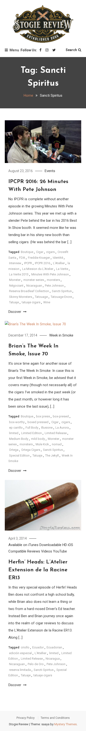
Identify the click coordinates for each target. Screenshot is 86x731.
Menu (14, 50)
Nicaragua (53, 658)
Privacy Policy (25, 718)
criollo (25, 647)
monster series (33, 280)
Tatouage (41, 297)
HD (64, 545)
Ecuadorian (54, 647)
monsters (53, 280)
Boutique (27, 252)
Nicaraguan (34, 285)
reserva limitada (20, 670)
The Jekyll (52, 455)
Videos (46, 551)
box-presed (61, 416)
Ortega (13, 450)
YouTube (60, 551)
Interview (15, 263)
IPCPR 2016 (42, 263)
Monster (15, 280)
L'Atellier (59, 263)
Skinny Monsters (20, 297)
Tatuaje (14, 302)
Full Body (32, 427)
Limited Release (56, 433)
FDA (22, 257)
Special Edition (19, 455)
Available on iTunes (23, 545)
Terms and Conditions (55, 718)
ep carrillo (16, 427)
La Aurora (62, 427)
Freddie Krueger (39, 257)
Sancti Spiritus (62, 291)
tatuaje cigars (31, 302)
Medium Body (18, 439)
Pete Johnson (54, 285)
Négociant (16, 285)
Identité (58, 257)
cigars (50, 252)
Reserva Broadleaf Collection (29, 291)
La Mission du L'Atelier (37, 269)
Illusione (47, 427)
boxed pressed (37, 422)
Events (50, 171)
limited (13, 433)
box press (43, 416)
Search (71, 50)
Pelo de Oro (36, 664)
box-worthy (17, 422)
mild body (38, 439)
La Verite (62, 269)
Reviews (33, 551)
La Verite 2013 (18, 274)
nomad (57, 444)
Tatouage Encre (61, 297)
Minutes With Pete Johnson (50, 274)
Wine (46, 302)
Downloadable (50, 545)
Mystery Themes (65, 724)
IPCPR (28, 263)
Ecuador (38, 647)
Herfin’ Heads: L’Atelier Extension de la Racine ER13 (37, 570)
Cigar (39, 252)
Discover (15, 312)
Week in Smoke (61, 335)
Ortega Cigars (30, 450)
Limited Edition (31, 433)
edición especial (20, 653)
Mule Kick (42, 444)
